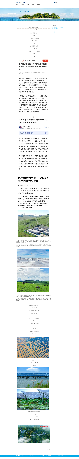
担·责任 (33, 4)
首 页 (17, 4)
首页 (53, 21)
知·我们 (22, 4)
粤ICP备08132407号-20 (60, 455)
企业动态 (58, 21)
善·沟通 (38, 4)
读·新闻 (28, 4)
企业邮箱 (56, 2)
